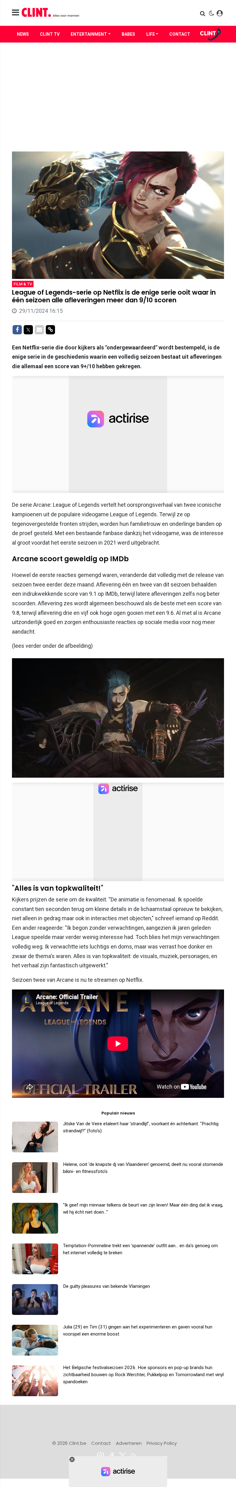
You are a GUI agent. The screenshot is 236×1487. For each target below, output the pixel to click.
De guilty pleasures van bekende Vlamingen (106, 1286)
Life (150, 34)
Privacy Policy (162, 1443)
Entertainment (89, 34)
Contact (179, 34)
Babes (128, 34)
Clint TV (50, 34)
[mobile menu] (15, 13)
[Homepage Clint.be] (85, 13)
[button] (203, 13)
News (23, 34)
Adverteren (129, 1443)
